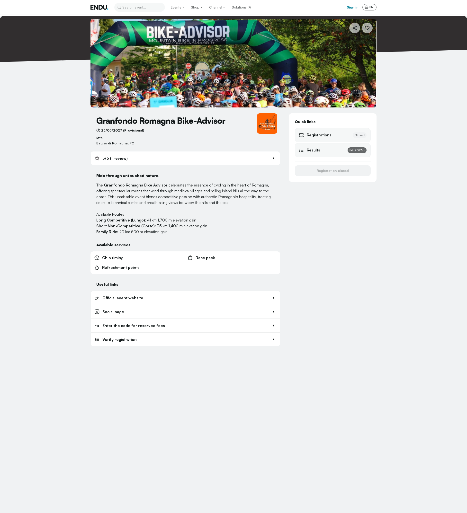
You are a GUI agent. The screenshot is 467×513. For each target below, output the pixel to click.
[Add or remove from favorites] (367, 28)
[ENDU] (99, 7)
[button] (185, 158)
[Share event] (354, 28)
